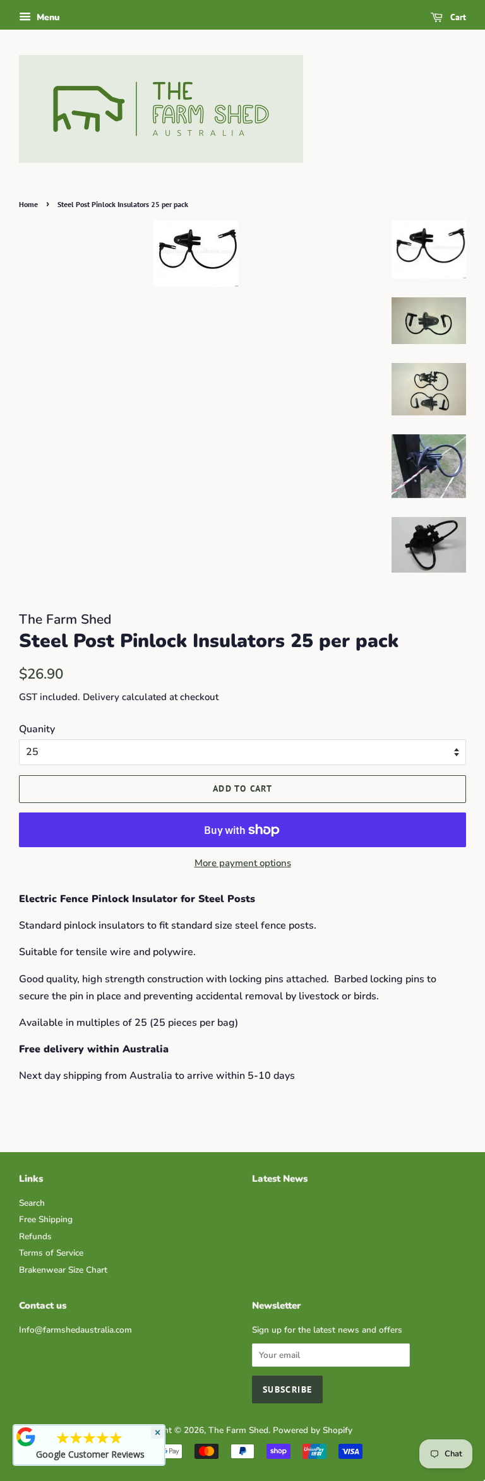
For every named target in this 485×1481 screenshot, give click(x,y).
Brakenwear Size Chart (63, 1270)
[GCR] (26, 1436)
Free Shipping (46, 1219)
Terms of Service (51, 1253)
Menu (46, 17)
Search (32, 1203)
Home (28, 204)
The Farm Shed (238, 1430)
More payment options (243, 863)
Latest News (280, 1178)
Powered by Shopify (312, 1430)
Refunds (35, 1236)
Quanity (37, 729)
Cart (457, 17)
